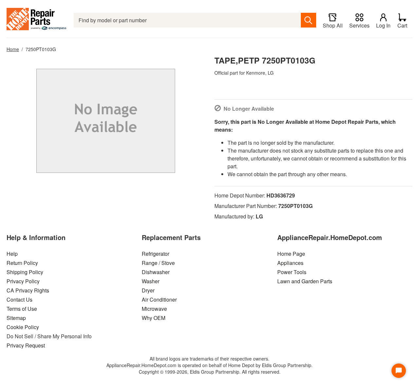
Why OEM (153, 318)
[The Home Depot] (37, 20)
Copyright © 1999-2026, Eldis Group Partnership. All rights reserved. (210, 371)
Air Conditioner (159, 299)
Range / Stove (158, 263)
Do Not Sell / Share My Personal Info (49, 336)
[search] (308, 20)
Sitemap (16, 318)
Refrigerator (155, 253)
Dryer (148, 290)
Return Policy (22, 263)
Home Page (291, 253)
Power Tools (291, 272)
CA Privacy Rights (28, 290)
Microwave (154, 308)
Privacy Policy (23, 281)
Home (13, 49)
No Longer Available (249, 108)
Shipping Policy (25, 272)
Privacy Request (26, 345)
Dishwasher (156, 272)
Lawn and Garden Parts (304, 281)
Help (12, 253)
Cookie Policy (23, 327)
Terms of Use (22, 308)
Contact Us (19, 299)
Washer (150, 281)
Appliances (290, 263)
